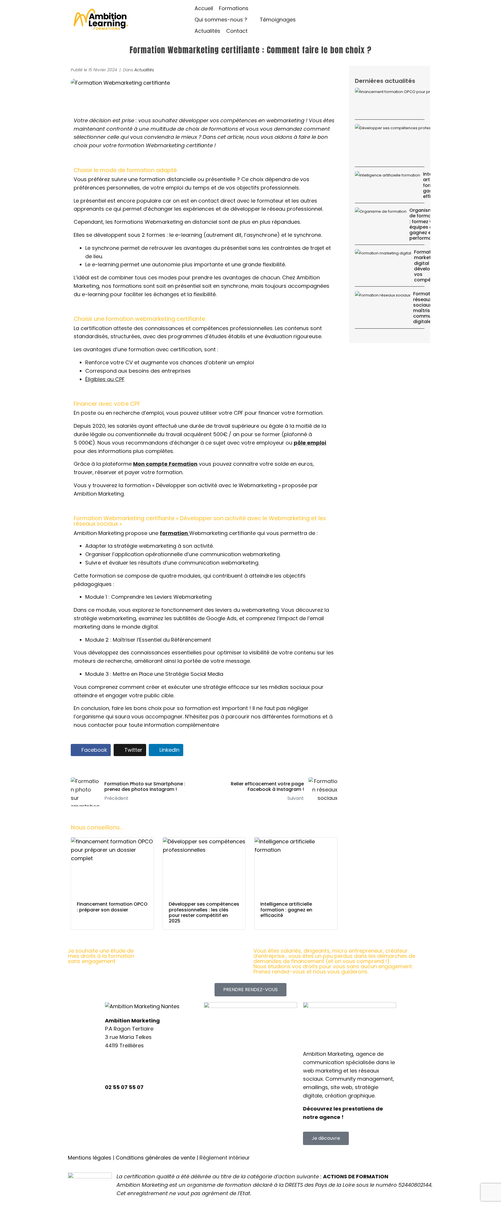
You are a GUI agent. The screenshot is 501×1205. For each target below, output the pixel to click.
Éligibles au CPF (105, 379)
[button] (237, 8)
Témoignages (222, 1091)
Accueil (214, 1058)
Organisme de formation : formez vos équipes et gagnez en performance (424, 224)
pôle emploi (310, 442)
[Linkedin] (112, 1067)
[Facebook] (144, 1067)
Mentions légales (89, 1157)
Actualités (144, 70)
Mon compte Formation (165, 463)
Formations (219, 1069)
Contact (214, 1113)
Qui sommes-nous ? (230, 1080)
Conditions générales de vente (155, 1157)
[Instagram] (128, 1067)
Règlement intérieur (224, 1157)
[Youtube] (160, 1067)
